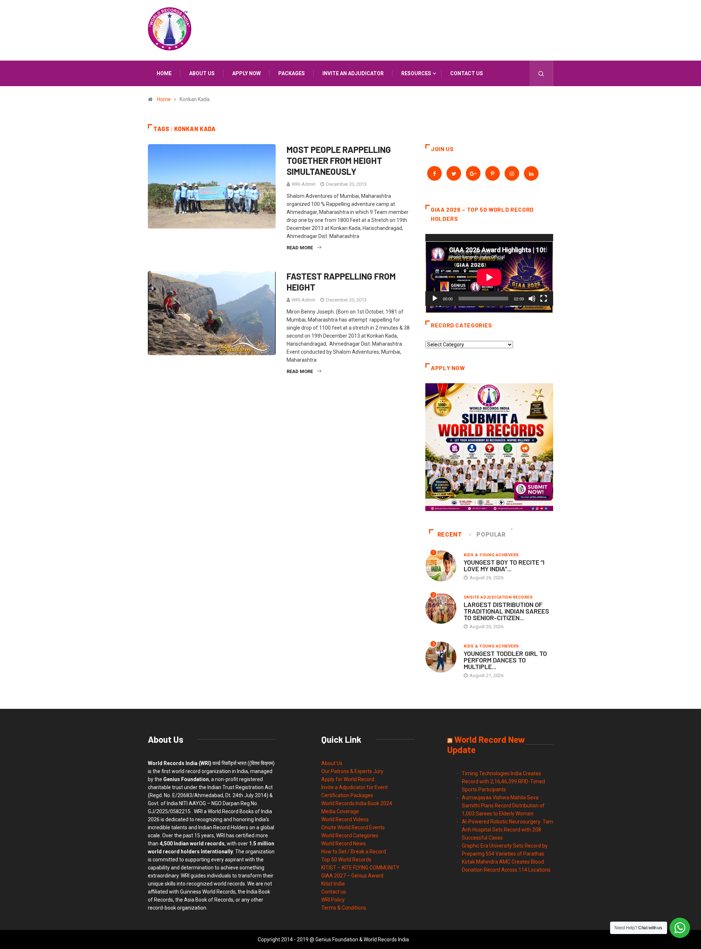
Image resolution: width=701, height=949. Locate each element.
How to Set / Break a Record (353, 851)
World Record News (343, 843)
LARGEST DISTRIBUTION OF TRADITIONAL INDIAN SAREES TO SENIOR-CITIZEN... (506, 611)
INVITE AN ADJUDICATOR (353, 73)
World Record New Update (486, 744)
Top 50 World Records (346, 859)
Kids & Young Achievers (491, 555)
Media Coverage (340, 811)
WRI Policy (333, 900)
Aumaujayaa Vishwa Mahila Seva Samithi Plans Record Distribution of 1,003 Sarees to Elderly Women (503, 806)
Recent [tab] (449, 534)
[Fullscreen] (543, 298)
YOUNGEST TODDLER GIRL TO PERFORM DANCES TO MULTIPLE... (505, 660)
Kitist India (333, 884)
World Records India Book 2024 (356, 803)
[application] (489, 270)
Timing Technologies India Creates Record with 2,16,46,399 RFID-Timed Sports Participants (503, 781)
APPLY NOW (246, 73)
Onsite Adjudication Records (498, 597)
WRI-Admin (303, 184)
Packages (291, 73)
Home (164, 73)
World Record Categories (349, 835)
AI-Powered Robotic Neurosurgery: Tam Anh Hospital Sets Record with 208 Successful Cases (507, 830)
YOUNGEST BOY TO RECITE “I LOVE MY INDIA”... (504, 565)
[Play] (434, 298)
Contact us (466, 73)
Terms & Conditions (343, 908)
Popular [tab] (490, 534)
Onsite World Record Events (353, 827)
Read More (300, 247)
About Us (331, 763)
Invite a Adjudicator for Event (354, 787)
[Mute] (532, 298)
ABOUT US (202, 73)
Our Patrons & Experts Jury (352, 771)
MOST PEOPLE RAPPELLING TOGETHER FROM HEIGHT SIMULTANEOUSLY (339, 160)
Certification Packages (347, 795)
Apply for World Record (347, 779)
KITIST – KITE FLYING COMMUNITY (360, 868)
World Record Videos (345, 819)
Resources (416, 73)
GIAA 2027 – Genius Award (352, 876)
